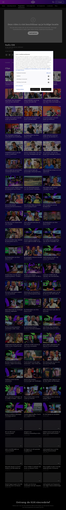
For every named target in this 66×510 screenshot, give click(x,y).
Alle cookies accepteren (46, 89)
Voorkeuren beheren (20, 89)
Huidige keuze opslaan (35, 89)
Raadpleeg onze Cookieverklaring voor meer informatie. (35, 68)
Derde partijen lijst (19, 85)
